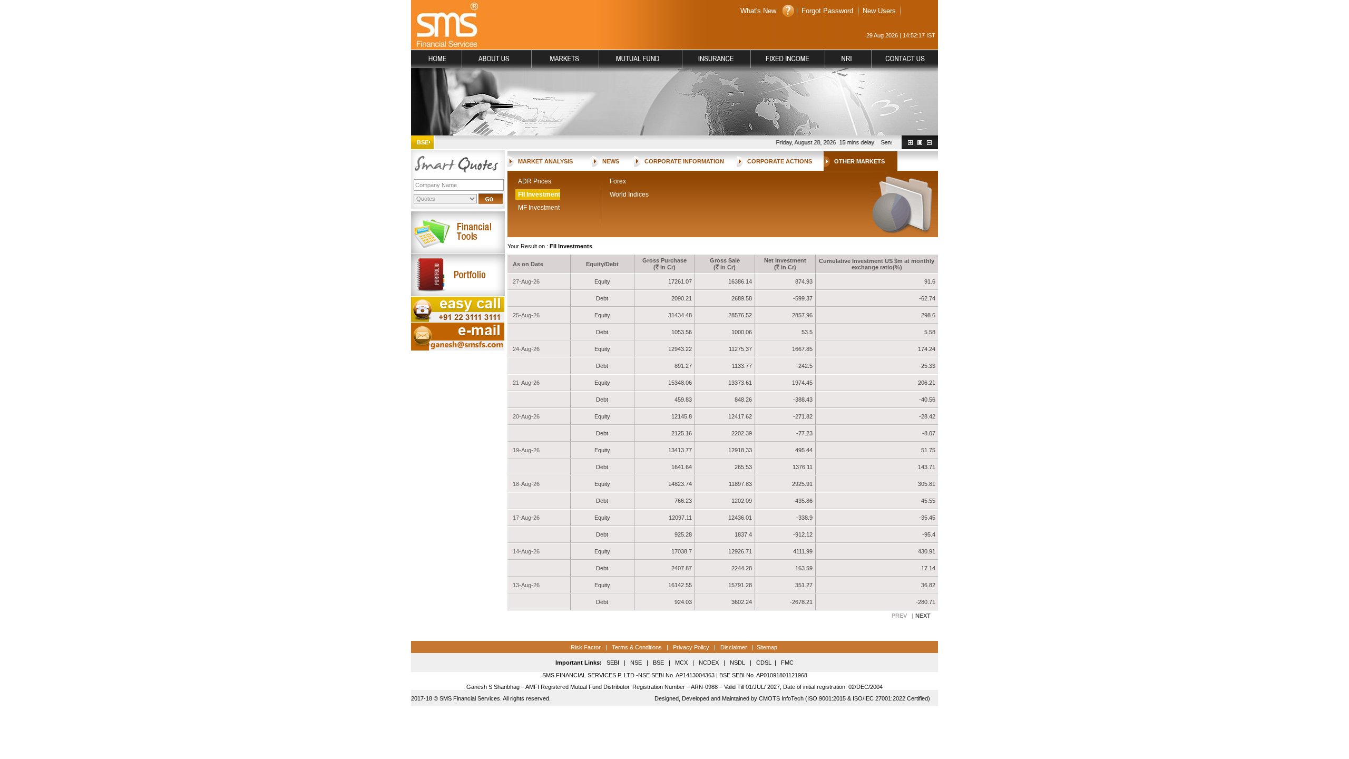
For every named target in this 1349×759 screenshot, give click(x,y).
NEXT (923, 615)
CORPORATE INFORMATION (684, 161)
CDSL (763, 662)
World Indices (629, 194)
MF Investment (539, 207)
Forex (618, 181)
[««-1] (929, 142)
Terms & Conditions (636, 647)
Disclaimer (733, 647)
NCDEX (709, 662)
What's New (758, 11)
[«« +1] (910, 142)
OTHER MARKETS (859, 161)
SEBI (613, 662)
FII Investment (539, 194)
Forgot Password (827, 11)
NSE (635, 662)
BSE (658, 662)
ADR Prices (534, 181)
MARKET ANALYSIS (545, 161)
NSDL (737, 662)
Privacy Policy (691, 647)
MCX (681, 662)
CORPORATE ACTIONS (779, 161)
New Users (879, 11)
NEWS (610, 161)
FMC (787, 662)
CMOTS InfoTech (781, 698)
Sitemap (767, 647)
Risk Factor (586, 647)
